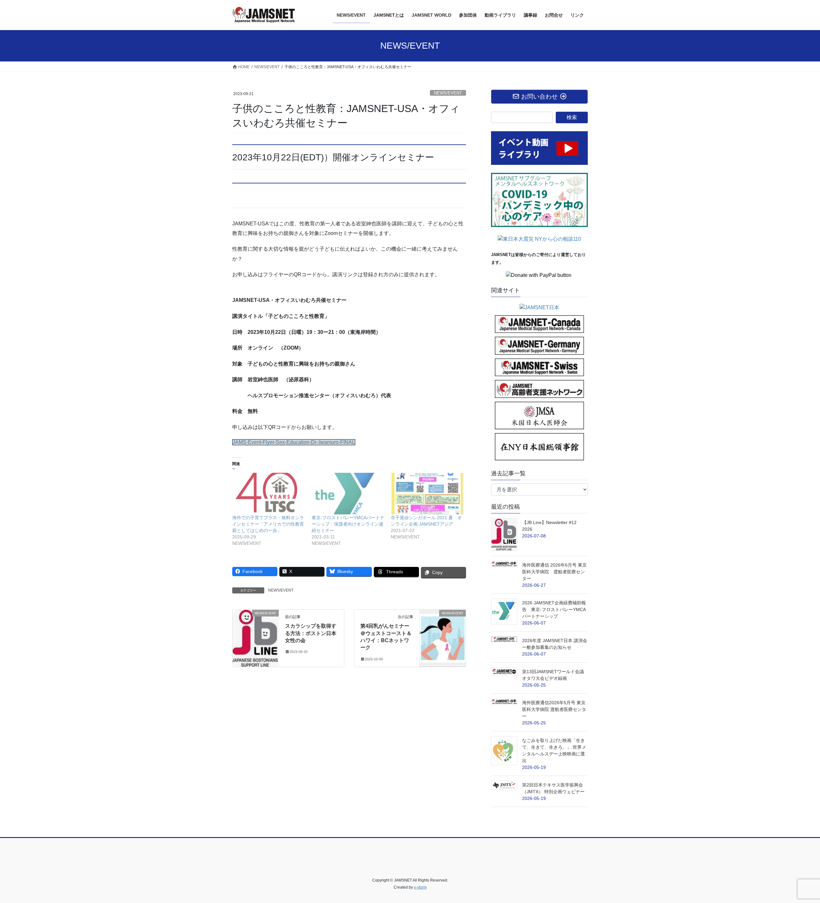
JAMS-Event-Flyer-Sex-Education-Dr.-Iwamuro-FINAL (294, 442)
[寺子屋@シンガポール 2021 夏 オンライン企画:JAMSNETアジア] (427, 493)
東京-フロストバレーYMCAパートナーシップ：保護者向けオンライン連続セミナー (348, 524)
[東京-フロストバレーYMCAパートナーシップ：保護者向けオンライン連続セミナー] (348, 493)
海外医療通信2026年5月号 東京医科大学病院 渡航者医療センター (554, 709)
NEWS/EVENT (448, 93)
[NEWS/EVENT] (256, 633)
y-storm (420, 887)
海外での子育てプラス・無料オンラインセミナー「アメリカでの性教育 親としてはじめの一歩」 (270, 524)
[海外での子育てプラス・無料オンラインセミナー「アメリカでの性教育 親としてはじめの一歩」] (268, 493)
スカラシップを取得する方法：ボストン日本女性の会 (310, 633)
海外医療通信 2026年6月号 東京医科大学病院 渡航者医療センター (554, 571)
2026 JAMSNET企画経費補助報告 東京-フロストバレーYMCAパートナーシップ (554, 609)
